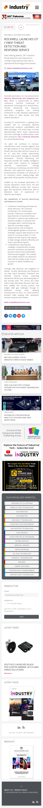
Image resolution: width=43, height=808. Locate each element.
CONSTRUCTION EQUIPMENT (22, 524)
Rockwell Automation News (17, 35)
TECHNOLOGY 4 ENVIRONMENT (22, 570)
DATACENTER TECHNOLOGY (22, 528)
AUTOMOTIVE (21, 516)
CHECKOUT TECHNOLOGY (22, 520)
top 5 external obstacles (28, 137)
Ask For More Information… (18, 308)
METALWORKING (22, 549)
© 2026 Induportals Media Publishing (21, 792)
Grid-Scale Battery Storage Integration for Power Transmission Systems (21, 387)
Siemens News (8, 412)
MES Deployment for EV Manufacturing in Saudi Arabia (18, 358)
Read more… (8, 673)
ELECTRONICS (22, 532)
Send (21, 617)
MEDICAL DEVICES (22, 545)
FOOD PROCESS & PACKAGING (22, 537)
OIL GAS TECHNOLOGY (22, 553)
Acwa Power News (10, 382)
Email (6, 591)
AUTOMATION (22, 511)
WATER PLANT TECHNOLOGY (22, 574)
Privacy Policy (21, 790)
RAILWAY (22, 562)
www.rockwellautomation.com (19, 68)
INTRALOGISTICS (22, 541)
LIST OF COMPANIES (12, 795)
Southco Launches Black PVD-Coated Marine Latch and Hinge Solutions (21, 667)
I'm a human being (14, 603)
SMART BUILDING (22, 566)
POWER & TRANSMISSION (22, 558)
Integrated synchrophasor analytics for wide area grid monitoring (17, 417)
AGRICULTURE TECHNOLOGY (22, 507)
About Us (8, 790)
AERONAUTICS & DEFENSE (22, 503)
